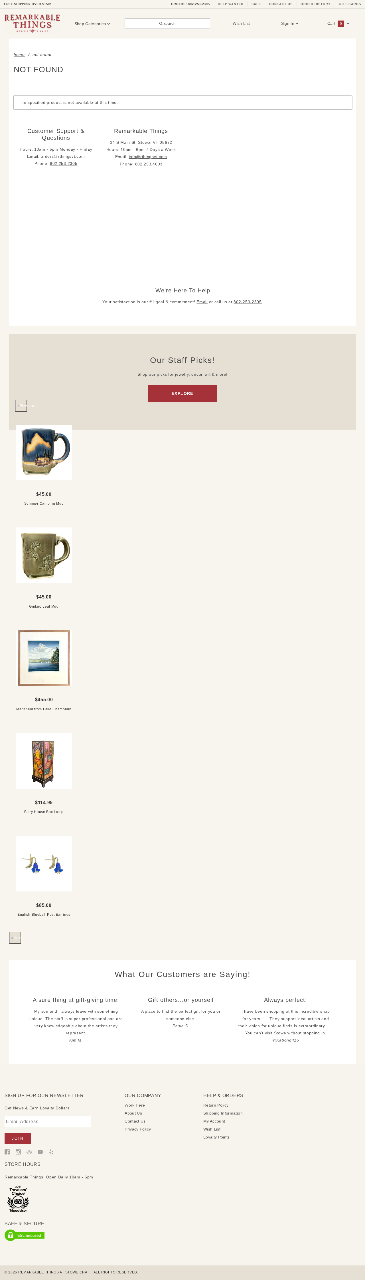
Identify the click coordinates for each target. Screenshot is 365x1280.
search (169, 23)
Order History (316, 4)
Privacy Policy (138, 1129)
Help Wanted (231, 4)
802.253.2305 (63, 163)
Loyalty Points (216, 1137)
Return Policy (216, 1105)
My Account (214, 1121)
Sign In (288, 23)
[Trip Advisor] (29, 1151)
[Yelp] (51, 1151)
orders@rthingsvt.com (63, 156)
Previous (23, 405)
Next (17, 937)
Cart (334, 23)
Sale (256, 4)
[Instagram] (18, 1151)
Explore (182, 393)
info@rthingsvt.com (148, 156)
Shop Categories (91, 23)
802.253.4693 (149, 164)
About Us (133, 1113)
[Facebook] (7, 1151)
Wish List (241, 23)
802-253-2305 (247, 302)
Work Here (135, 1105)
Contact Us (281, 4)
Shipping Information (223, 1113)
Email (202, 302)
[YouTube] (40, 1151)
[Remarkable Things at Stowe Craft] (32, 23)
